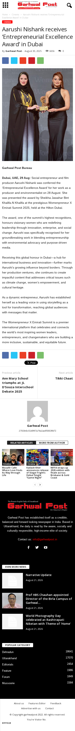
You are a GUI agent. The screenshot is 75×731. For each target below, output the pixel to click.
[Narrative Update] (12, 580)
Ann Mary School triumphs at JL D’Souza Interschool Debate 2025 (17, 384)
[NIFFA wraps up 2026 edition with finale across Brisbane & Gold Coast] (62, 457)
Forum (6, 677)
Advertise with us (30, 708)
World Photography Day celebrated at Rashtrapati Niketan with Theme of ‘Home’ (48, 620)
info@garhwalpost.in (45, 539)
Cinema (7, 22)
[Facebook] (29, 547)
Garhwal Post (13, 50)
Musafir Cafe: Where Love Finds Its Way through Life (12, 471)
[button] (68, 5)
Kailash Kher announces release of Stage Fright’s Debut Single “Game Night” (37, 472)
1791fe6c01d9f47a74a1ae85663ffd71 (37, 431)
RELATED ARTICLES (21, 442)
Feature (6, 670)
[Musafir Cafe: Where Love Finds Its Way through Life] (13, 457)
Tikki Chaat (64, 378)
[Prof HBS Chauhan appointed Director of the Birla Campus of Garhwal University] (12, 600)
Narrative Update (38, 575)
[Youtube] (46, 547)
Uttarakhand (9, 658)
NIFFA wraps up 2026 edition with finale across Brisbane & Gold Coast (60, 472)
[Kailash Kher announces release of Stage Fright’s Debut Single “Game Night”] (37, 457)
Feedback (55, 703)
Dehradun (8, 652)
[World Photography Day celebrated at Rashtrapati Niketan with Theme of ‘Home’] (12, 621)
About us (19, 703)
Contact (49, 708)
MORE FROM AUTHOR (52, 442)
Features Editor (37, 703)
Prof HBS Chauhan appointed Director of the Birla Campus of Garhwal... (49, 599)
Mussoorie (8, 683)
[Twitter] (38, 547)
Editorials (7, 664)
